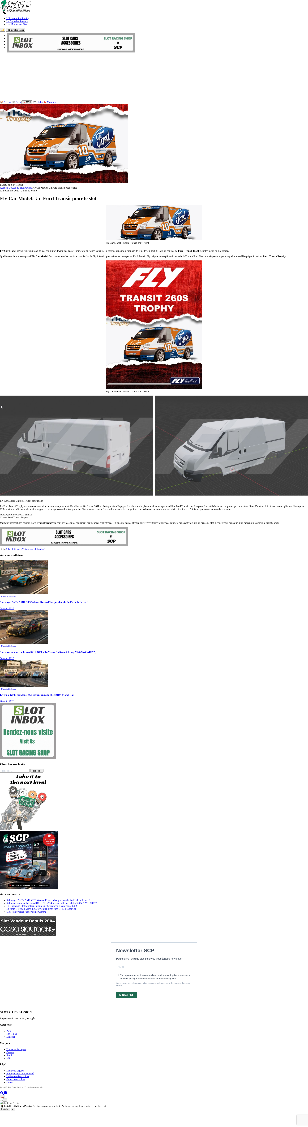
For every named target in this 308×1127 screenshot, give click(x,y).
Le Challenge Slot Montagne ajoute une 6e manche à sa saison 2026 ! (41, 906)
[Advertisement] (154, 77)
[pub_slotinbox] (28, 758)
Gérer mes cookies (15, 1079)
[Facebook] (2, 1093)
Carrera (10, 1052)
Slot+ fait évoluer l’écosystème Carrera (26, 911)
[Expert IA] (1, 1100)
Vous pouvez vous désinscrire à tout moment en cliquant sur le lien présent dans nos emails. (153, 984)
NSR (9, 1058)
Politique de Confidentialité (20, 1073)
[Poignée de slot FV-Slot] (29, 829)
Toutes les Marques (16, 1049)
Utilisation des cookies (17, 1076)
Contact (10, 1082)
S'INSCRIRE (126, 995)
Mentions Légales (15, 1070)
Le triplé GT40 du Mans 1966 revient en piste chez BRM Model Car (41, 908)
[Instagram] (5, 1093)
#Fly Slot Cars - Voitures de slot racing (25, 549)
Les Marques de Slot (16, 24)
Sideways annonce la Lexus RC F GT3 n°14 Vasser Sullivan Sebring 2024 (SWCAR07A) (52, 903)
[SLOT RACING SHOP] (71, 51)
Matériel (10, 1036)
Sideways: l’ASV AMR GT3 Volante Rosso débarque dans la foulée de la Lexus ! (48, 900)
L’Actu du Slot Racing (17, 18)
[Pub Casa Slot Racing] (28, 935)
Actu (8, 1031)
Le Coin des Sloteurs (17, 21)
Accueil (4, 187)
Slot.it (9, 1055)
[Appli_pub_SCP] (29, 887)
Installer (5, 1109)
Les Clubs (11, 1033)
